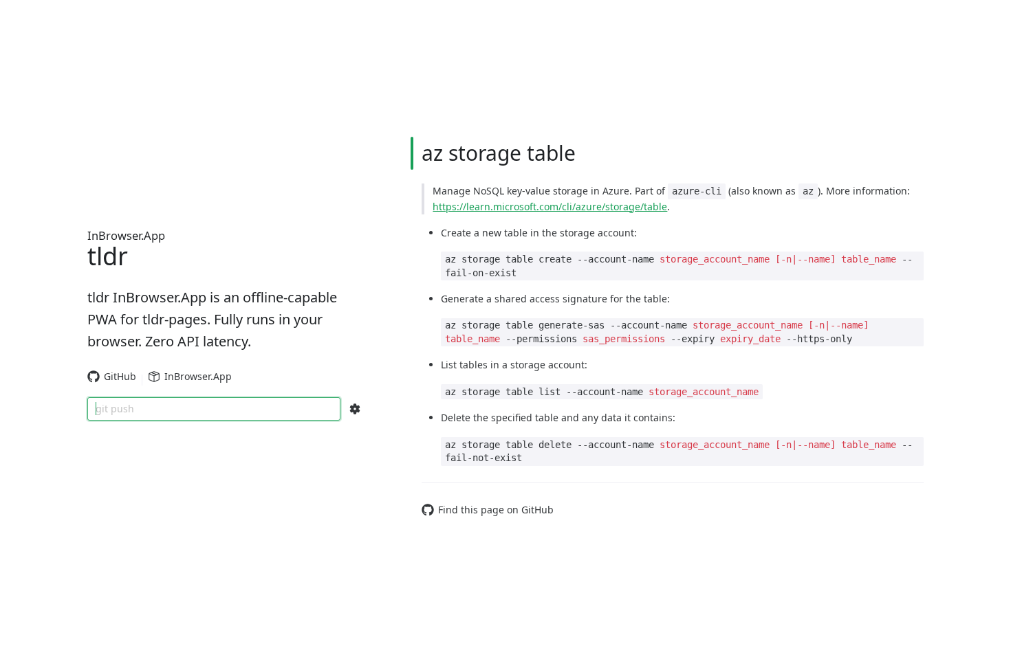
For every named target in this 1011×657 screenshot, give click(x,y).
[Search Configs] (355, 409)
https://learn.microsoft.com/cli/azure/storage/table (550, 206)
